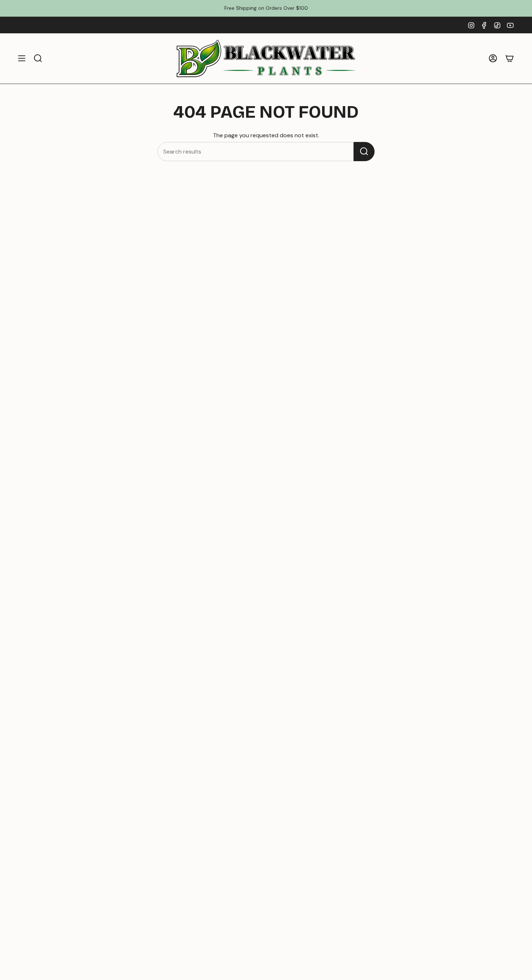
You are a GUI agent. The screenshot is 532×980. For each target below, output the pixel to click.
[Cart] (509, 58)
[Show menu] (21, 58)
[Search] (364, 151)
